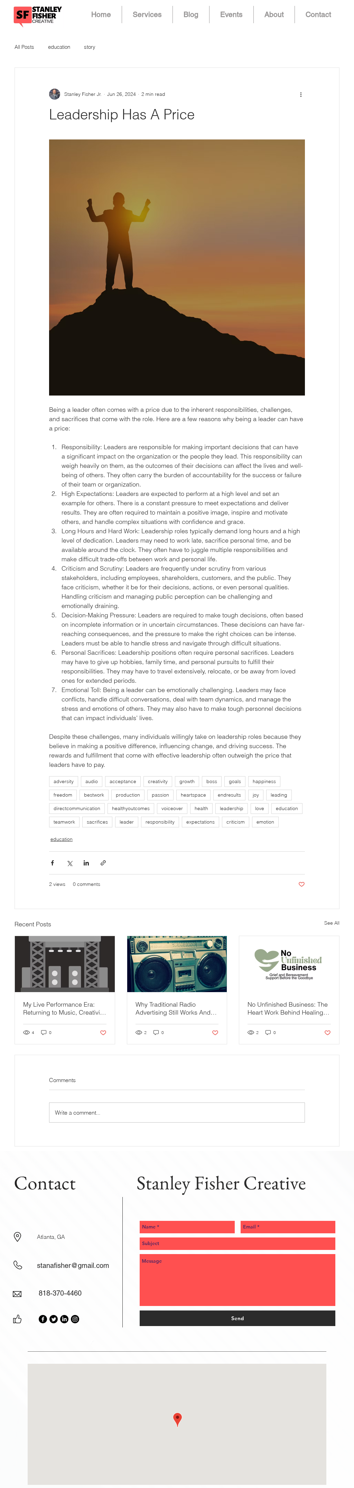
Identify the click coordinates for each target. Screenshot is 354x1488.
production (128, 795)
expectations (200, 822)
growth (187, 781)
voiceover (172, 808)
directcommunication (77, 808)
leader (127, 822)
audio (91, 781)
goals (235, 781)
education (59, 47)
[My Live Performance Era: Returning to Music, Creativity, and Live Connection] (65, 964)
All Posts (24, 47)
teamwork (64, 822)
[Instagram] (75, 1319)
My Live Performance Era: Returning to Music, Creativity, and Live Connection (64, 1008)
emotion (265, 822)
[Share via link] (103, 863)
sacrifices (97, 822)
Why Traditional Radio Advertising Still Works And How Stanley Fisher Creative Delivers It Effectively (175, 1008)
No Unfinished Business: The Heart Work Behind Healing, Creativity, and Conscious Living (288, 1008)
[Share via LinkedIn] (86, 863)
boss (211, 781)
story (89, 47)
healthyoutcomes (131, 808)
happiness (264, 781)
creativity (158, 781)
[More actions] (301, 94)
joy (256, 795)
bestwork (94, 795)
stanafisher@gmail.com (73, 1265)
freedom (63, 795)
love (259, 808)
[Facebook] (43, 1319)
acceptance (123, 781)
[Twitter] (53, 1319)
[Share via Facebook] (52, 863)
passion (160, 795)
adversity (64, 781)
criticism (235, 822)
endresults (229, 795)
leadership (231, 808)
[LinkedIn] (64, 1319)
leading (279, 795)
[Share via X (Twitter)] (69, 863)
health (201, 808)
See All (331, 923)
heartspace (193, 795)
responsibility (160, 822)
